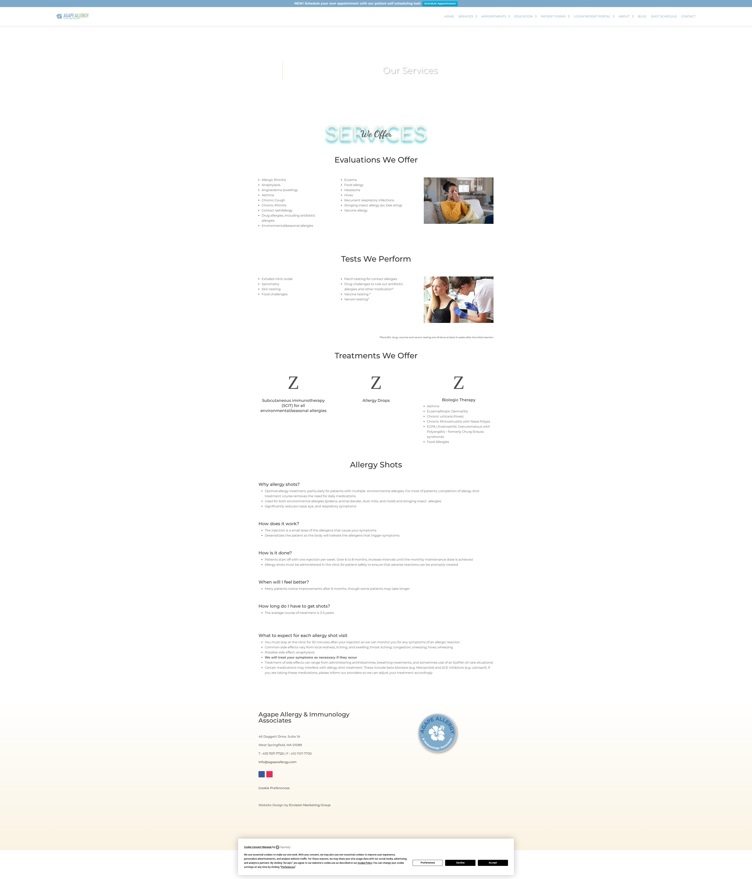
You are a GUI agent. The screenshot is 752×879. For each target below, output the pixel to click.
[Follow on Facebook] (261, 774)
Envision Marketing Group (310, 805)
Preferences (428, 862)
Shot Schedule (664, 16)
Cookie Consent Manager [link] (258, 847)
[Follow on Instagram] (269, 774)
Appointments (493, 16)
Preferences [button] (288, 867)
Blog (642, 16)
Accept (493, 862)
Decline (460, 862)
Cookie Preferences (274, 788)
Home (449, 16)
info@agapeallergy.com (277, 762)
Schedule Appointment (440, 3)
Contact (688, 16)
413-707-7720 (273, 753)
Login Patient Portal (592, 16)
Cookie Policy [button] (365, 863)
